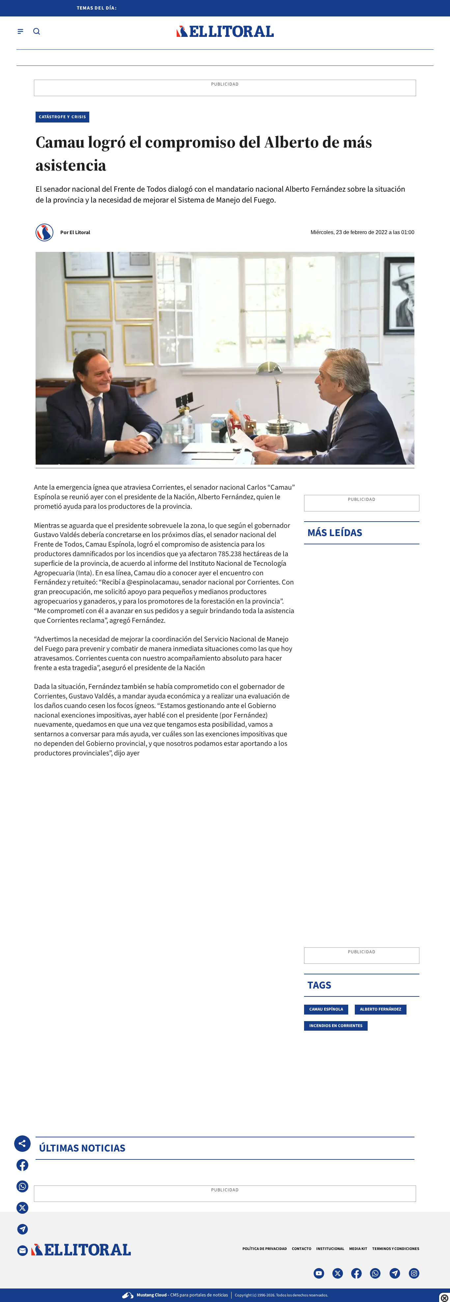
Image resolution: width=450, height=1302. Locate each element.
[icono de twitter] (337, 1273)
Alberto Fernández (380, 1009)
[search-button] (37, 31)
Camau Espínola (326, 1009)
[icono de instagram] (414, 1273)
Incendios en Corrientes (335, 1026)
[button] (22, 1165)
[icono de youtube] (319, 1273)
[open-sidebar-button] (20, 31)
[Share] (22, 1143)
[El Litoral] (225, 31)
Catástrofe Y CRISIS (62, 117)
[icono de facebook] (356, 1273)
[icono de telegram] (395, 1273)
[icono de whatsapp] (375, 1273)
